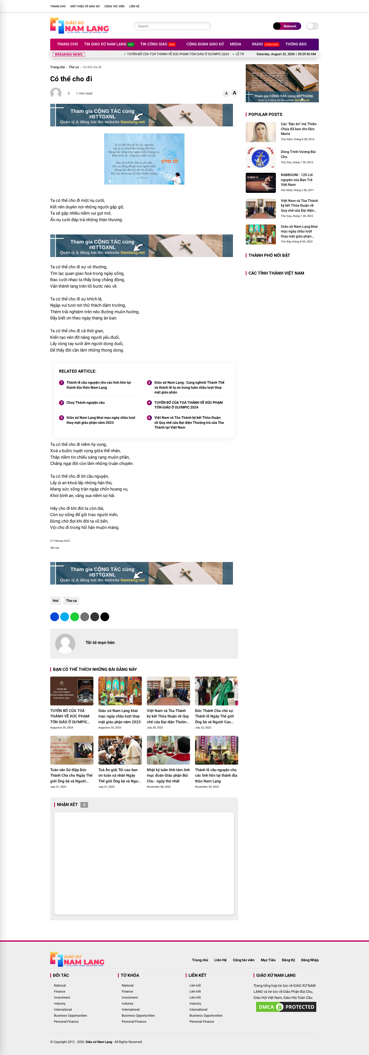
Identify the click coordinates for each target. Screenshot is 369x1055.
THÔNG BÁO (295, 44)
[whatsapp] (74, 616)
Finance (59, 991)
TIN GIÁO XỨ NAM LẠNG (108, 44)
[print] (84, 616)
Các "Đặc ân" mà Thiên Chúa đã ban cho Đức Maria (299, 129)
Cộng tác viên (244, 960)
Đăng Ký (288, 960)
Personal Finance (66, 1021)
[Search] (206, 26)
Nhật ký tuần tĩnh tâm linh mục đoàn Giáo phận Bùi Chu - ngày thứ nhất (168, 775)
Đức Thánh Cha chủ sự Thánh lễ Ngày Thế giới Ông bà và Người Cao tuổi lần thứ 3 (214, 716)
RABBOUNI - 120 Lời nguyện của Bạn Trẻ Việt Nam (297, 180)
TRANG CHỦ (58, 6)
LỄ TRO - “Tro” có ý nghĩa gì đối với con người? (242, 54)
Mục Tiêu (268, 960)
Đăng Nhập (310, 960)
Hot (55, 601)
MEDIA (235, 44)
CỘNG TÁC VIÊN (114, 6)
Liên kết (195, 985)
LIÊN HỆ (134, 6)
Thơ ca (74, 67)
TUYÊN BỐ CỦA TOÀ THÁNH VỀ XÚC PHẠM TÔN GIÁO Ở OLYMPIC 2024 (152, 54)
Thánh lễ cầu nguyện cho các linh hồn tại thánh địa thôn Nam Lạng (99, 384)
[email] (94, 616)
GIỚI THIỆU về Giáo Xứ (85, 6)
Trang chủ (57, 67)
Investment (62, 997)
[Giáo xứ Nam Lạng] (79, 32)
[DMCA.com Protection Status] (286, 1012)
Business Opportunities (70, 1015)
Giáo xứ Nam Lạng (99, 1042)
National (60, 985)
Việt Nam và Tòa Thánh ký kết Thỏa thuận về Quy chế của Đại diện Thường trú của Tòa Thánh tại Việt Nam (189, 422)
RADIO (265, 44)
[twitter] (64, 616)
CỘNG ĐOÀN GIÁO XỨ (205, 44)
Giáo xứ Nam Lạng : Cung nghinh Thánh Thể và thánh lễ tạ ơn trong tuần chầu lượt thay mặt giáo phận (189, 387)
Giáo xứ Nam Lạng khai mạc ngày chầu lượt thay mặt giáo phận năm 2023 (101, 420)
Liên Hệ (220, 960)
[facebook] (309, 6)
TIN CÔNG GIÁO (157, 44)
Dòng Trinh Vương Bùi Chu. (298, 154)
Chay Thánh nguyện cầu (86, 402)
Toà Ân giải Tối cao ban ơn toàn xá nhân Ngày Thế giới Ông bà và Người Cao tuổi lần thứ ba (119, 776)
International (63, 1009)
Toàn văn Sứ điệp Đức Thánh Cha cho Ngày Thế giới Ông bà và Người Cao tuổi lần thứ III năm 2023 (71, 776)
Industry (60, 1003)
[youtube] (316, 6)
